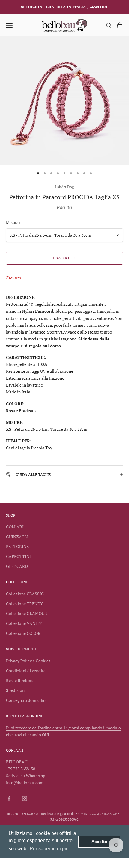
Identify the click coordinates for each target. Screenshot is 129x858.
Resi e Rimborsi (20, 680)
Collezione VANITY (24, 623)
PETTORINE (17, 546)
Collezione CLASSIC (25, 594)
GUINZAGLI (17, 536)
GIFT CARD (17, 566)
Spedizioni (16, 690)
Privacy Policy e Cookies (28, 661)
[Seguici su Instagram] (25, 798)
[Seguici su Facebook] (9, 798)
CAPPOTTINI (18, 556)
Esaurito (64, 258)
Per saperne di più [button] (49, 848)
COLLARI (15, 527)
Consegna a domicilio (26, 700)
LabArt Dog (64, 187)
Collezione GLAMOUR (26, 613)
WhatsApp (35, 775)
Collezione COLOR (23, 633)
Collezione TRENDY (24, 603)
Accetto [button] (99, 841)
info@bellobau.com (25, 782)
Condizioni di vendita (26, 670)
